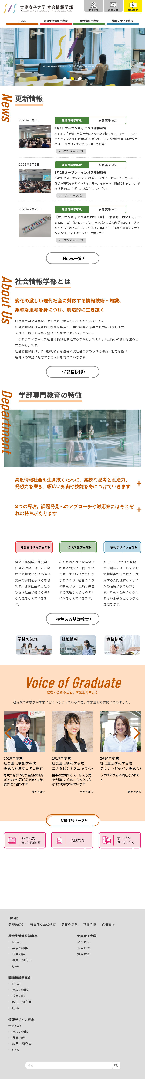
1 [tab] (64, 78)
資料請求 (83, 954)
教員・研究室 (22, 960)
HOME (22, 21)
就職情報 (89, 924)
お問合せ (83, 948)
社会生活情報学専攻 (56, 21)
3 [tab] (80, 78)
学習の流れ (70, 924)
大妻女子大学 (86, 936)
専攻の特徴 (20, 948)
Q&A (15, 966)
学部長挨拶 (16, 924)
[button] (8, 752)
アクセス (83, 942)
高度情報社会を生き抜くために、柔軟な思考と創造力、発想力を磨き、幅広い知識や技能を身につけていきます (73, 483)
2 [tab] (72, 78)
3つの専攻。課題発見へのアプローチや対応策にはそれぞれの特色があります (74, 510)
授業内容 (18, 954)
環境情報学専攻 (89, 21)
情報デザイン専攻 (122, 21)
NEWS (17, 942)
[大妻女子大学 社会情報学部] (38, 8)
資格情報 (108, 924)
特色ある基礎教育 (43, 924)
